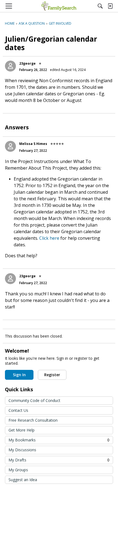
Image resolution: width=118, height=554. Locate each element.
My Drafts (59, 459)
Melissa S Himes (33, 143)
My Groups (18, 469)
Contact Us (18, 410)
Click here (49, 238)
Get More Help (22, 430)
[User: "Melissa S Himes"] (10, 146)
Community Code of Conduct (34, 400)
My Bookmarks (59, 439)
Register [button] (52, 374)
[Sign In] (110, 6)
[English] (58, 6)
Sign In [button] (19, 374)
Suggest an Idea (23, 479)
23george (27, 63)
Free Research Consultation (33, 420)
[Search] (100, 6)
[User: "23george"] (10, 66)
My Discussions (22, 449)
